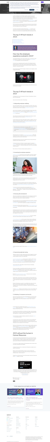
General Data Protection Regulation (23, 326)
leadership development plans (17, 265)
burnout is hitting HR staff (23, 129)
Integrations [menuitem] (8, 427)
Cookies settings (26, 9)
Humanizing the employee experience (18, 40)
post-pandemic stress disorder (29, 107)
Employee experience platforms (28, 134)
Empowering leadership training (17, 42)
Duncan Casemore (33, 406)
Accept (32, 9)
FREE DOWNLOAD (25, 374)
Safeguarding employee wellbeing (18, 39)
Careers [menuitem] (36, 425)
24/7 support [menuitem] (36, 419)
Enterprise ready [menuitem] (8, 431)
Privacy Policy (29, 441)
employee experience (32, 20)
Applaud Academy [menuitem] (37, 426)
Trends (16, 356)
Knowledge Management (10, 418)
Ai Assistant (9, 419)
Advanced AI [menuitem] (8, 426)
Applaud (20, 377)
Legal (31, 441)
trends (29, 28)
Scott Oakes (15, 404)
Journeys (9, 423)
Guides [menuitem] (26, 426)
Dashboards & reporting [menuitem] (9, 428)
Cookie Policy (26, 441)
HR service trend (25, 297)
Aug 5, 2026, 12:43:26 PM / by (11, 404)
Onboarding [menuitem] (17, 419)
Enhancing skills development (17, 41)
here (31, 148)
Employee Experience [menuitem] (18, 423)
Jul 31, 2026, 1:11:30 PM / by (29, 406)
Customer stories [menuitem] (27, 425)
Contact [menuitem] (26, 420)
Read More (9, 406)
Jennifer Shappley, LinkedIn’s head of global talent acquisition (21, 215)
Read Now (33, 49)
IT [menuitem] (16, 430)
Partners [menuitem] (36, 420)
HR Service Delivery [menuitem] (18, 418)
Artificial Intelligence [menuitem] (18, 424)
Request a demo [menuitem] (27, 419)
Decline (37, 9)
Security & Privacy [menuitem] (18, 431)
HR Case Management (10, 420)
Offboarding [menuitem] (17, 420)
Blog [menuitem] (26, 427)
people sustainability (16, 21)
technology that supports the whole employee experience (25, 184)
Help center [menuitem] (36, 418)
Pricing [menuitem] (26, 418)
